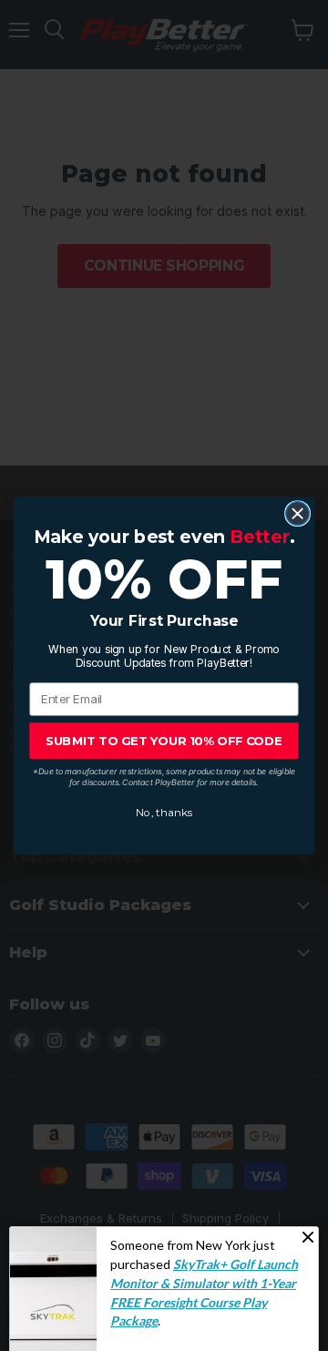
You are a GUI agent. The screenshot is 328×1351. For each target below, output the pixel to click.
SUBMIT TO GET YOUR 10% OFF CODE (164, 740)
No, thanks (164, 812)
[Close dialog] (298, 514)
